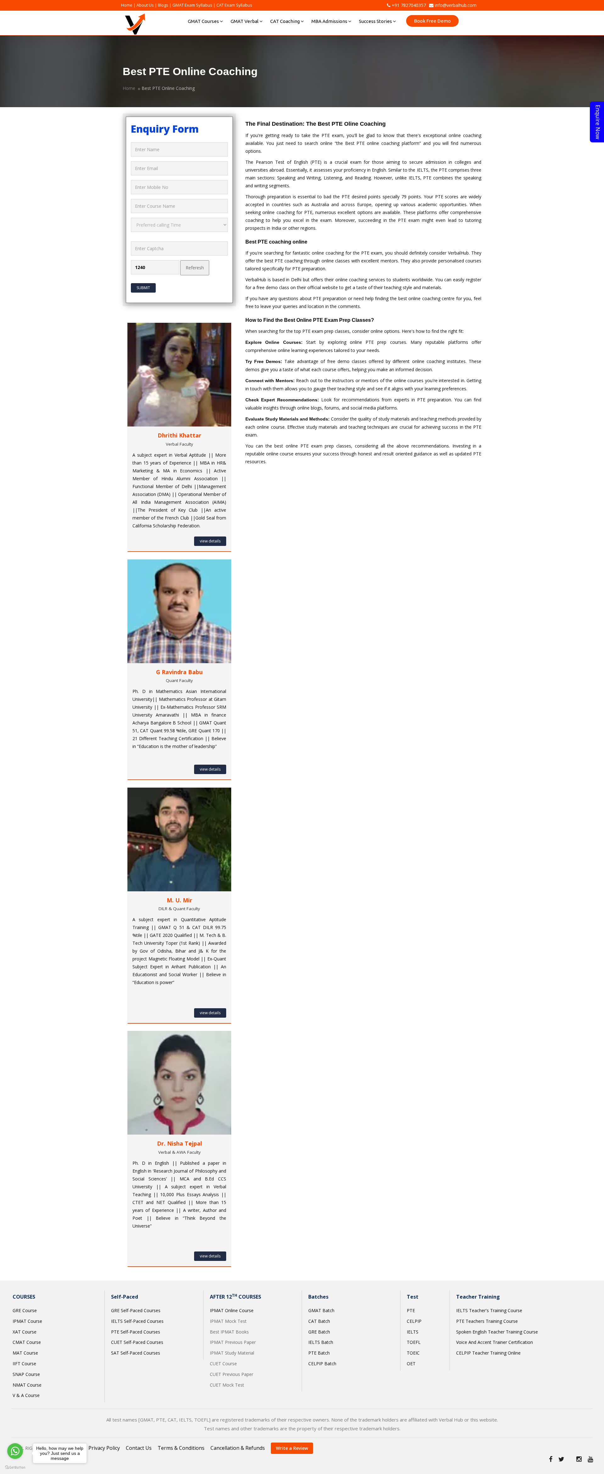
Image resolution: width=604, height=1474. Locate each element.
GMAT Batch (321, 1310)
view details (210, 541)
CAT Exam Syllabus (234, 5)
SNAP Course (26, 1374)
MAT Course (25, 1353)
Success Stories (375, 21)
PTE (411, 1310)
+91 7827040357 (408, 5)
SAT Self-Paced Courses (135, 1353)
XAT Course (24, 1332)
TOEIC (413, 1353)
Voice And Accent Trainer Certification (494, 1342)
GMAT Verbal (245, 21)
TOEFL (414, 1342)
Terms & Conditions (181, 1447)
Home (126, 5)
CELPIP (414, 1321)
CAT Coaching (285, 21)
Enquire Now (598, 122)
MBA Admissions (329, 21)
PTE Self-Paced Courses (135, 1332)
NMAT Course (27, 1385)
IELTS (412, 1332)
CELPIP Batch (322, 1364)
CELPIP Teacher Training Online (488, 1353)
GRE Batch (319, 1332)
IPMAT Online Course (232, 1310)
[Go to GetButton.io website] (15, 1468)
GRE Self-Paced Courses (135, 1310)
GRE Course (25, 1310)
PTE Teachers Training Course (487, 1321)
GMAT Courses (203, 21)
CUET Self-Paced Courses (137, 1342)
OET (411, 1364)
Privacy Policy (104, 1447)
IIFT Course (24, 1364)
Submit (143, 287)
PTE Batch (319, 1353)
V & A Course (26, 1395)
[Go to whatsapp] (15, 1451)
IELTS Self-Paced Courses (137, 1321)
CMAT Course (27, 1342)
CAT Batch (319, 1321)
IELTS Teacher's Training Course (489, 1310)
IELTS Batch (320, 1342)
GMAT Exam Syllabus (192, 5)
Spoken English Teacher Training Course (497, 1332)
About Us (145, 5)
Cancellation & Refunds (237, 1447)
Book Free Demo (432, 21)
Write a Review (292, 1448)
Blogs (163, 5)
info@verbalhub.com (455, 5)
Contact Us (139, 1447)
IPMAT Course (27, 1321)
